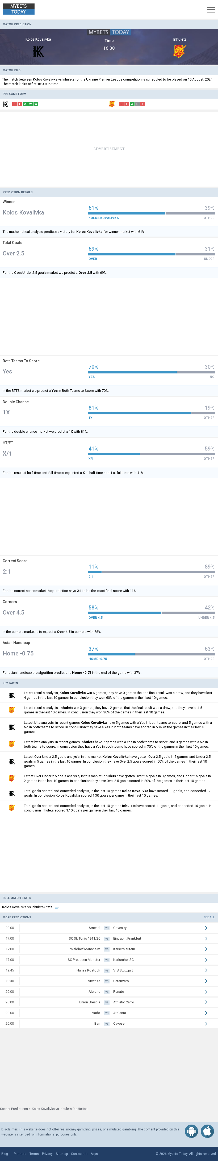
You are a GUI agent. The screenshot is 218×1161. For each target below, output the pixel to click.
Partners (20, 1154)
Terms (34, 1154)
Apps (94, 1154)
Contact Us (79, 1154)
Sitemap (62, 1154)
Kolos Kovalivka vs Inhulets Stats (27, 907)
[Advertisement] (109, 149)
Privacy (47, 1154)
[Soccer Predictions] (22, 9)
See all (209, 917)
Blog (4, 1154)
